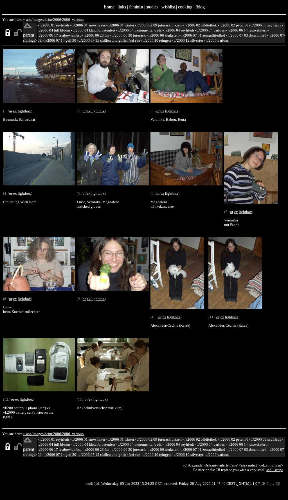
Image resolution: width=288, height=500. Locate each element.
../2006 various (217, 40)
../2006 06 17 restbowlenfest (59, 35)
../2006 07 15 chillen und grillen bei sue (109, 40)
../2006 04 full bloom (54, 30)
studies (152, 7)
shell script (274, 470)
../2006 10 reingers (157, 40)
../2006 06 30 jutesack (129, 35)
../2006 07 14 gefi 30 (60, 40)
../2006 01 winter (121, 25)
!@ (278, 483)
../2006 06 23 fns (96, 35)
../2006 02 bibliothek (200, 25)
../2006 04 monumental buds (140, 30)
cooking (185, 7)
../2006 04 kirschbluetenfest (94, 30)
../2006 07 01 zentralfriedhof (203, 35)
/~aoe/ (28, 19)
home (109, 7)
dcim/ (48, 19)
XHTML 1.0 (248, 483)
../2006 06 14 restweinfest (247, 30)
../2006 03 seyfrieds (266, 25)
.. (273, 483)
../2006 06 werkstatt (163, 35)
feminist (136, 7)
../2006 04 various (211, 30)
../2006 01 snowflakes (88, 25)
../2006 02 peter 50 (234, 25)
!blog (200, 7)
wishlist (168, 7)
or (10, 111)
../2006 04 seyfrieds (179, 30)
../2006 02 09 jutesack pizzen (159, 25)
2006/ (57, 19)
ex (15, 111)
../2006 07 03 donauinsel (247, 35)
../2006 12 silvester (188, 40)
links (122, 7)
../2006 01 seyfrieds (54, 25)
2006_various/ (73, 19)
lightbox (24, 111)
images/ (38, 19)
